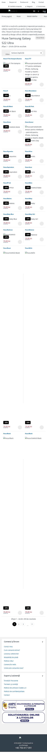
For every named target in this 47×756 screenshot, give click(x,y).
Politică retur (9, 661)
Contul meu (41, 6)
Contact (41, 2)
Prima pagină (7, 16)
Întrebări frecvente (11, 681)
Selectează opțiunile (18, 71)
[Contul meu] (39, 11)
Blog (33, 2)
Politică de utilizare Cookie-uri (15, 688)
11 (32, 624)
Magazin (30, 6)
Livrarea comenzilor (11, 654)
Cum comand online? (12, 650)
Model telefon (32, 16)
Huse (18, 16)
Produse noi (24, 2)
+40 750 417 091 (23, 747)
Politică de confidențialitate (14, 691)
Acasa (3, 2)
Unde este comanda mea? (13, 668)
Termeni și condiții (11, 684)
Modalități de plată (11, 657)
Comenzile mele (10, 664)
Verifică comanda (16, 6)
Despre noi (12, 2)
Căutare (34, 11)
